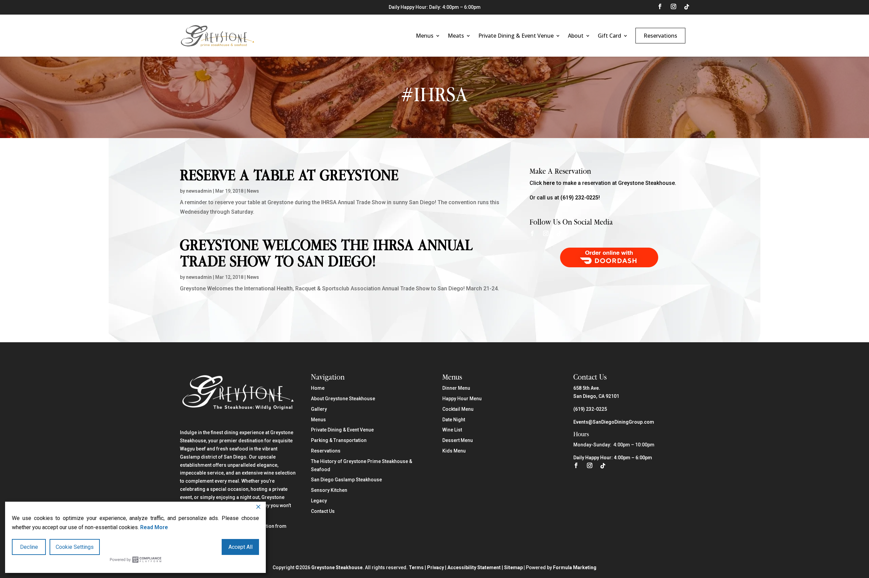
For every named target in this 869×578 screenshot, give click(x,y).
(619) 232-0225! (580, 197)
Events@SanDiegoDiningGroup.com (613, 422)
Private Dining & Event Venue (516, 35)
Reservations (660, 35)
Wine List (452, 429)
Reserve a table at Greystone (289, 175)
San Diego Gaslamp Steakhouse (346, 479)
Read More (154, 527)
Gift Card (609, 35)
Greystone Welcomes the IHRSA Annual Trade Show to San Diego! (326, 253)
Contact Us (323, 511)
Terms (416, 567)
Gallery (319, 409)
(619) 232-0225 (590, 409)
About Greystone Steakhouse (343, 398)
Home (318, 388)
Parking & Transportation (339, 440)
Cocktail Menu (458, 409)
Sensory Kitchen (329, 490)
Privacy (435, 567)
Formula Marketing (574, 567)
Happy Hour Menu (462, 398)
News (253, 191)
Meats (456, 35)
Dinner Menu (456, 388)
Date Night (453, 419)
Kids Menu (454, 451)
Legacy (319, 500)
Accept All (240, 547)
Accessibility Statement (474, 567)
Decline (29, 547)
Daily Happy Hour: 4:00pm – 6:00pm (612, 457)
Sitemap (513, 567)
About (576, 35)
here (549, 183)
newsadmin (199, 191)
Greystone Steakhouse (337, 567)
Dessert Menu (457, 440)
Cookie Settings (75, 547)
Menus (424, 35)
